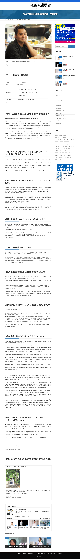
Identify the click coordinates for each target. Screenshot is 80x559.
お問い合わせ (59, 553)
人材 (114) (58, 98)
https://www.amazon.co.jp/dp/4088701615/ (14, 497)
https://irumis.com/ (20, 102)
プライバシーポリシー (51, 553)
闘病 (69, 157)
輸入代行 (66, 157)
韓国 (61, 159)
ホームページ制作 (64, 146)
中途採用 (57, 150)
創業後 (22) (58, 105)
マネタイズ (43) (59, 100)
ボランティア (71, 146)
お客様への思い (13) (60, 123)
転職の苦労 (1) (59, 113)
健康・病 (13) (59, 125)
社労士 (57, 157)
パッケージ (57, 144)
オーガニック (65, 139)
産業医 (69, 155)
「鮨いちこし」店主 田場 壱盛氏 (34, 528)
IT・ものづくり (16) (60, 120)
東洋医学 (66, 155)
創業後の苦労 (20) (59, 108)
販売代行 (61, 157)
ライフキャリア (58, 148)
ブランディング (63, 144)
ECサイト (57, 135)
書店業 (61, 155)
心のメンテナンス (58, 153)
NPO (65, 135)
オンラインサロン (58, 139)
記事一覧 (24, 553)
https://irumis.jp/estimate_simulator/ (13, 449)
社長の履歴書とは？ (31, 553)
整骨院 (71, 153)
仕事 (16, 525)
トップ (19, 553)
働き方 (61, 150)
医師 (65, 150)
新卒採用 (57, 155)
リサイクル (64, 148)
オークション (71, 139)
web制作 (65, 137)
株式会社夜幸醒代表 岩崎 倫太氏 (23, 528)
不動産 (68, 148)
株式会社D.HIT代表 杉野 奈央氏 (12, 528)
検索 (71, 46)
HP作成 (62, 135)
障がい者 (57, 159)
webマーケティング (59, 137)
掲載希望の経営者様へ (41, 553)
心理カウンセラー (66, 153)
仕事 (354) (58, 95)
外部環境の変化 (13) (60, 115)
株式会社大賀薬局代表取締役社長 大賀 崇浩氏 (45, 528)
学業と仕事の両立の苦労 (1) (61, 118)
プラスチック (58, 146)
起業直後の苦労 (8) (60, 110)
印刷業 (68, 150)
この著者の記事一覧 (46, 518)
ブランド (69, 144)
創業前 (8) (58, 103)
